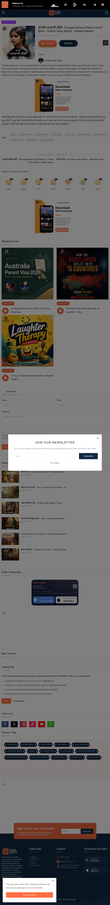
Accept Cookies (29, 895)
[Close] (98, 438)
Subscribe (88, 456)
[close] (53, 880)
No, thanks (55, 462)
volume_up (102, 4)
